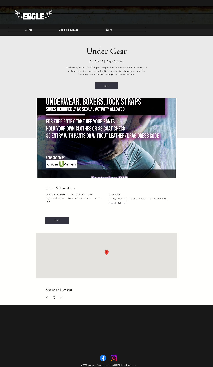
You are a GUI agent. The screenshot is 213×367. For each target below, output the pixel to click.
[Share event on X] (54, 297)
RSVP (106, 85)
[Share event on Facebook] (46, 297)
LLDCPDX (118, 365)
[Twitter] (114, 358)
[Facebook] (103, 358)
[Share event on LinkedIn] (61, 297)
